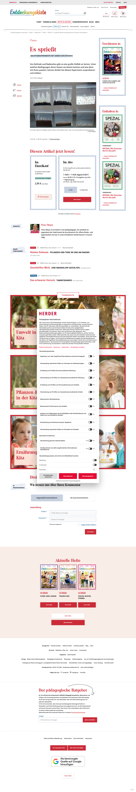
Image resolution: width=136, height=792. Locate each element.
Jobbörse (122, 7)
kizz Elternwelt (109, 663)
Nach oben (68, 776)
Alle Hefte (68, 616)
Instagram (75, 672)
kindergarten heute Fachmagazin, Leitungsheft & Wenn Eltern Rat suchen (45, 663)
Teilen (19, 85)
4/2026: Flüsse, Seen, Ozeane (48, 248)
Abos (97, 22)
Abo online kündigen (87, 667)
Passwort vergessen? (56, 524)
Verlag (118, 2)
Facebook (65, 672)
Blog (91, 22)
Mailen (19, 96)
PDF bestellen (44, 197)
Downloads (113, 7)
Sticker (93, 26)
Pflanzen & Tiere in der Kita (32, 395)
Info (125, 2)
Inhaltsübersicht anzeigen (109, 89)
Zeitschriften (108, 2)
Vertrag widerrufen (59, 748)
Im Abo (71, 190)
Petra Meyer (38, 78)
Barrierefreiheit (78, 738)
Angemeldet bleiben (88, 525)
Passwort (43, 518)
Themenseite (68, 295)
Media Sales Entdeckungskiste (36, 659)
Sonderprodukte (80, 22)
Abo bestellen (68, 622)
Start (39, 22)
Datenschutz (68, 738)
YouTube (82, 672)
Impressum (88, 738)
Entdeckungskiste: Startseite (19, 32)
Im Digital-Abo (84, 190)
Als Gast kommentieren (79, 498)
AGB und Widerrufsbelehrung (53, 738)
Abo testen (77, 199)
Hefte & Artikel (64, 22)
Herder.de (13, 2)
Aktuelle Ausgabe (46, 26)
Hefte (31, 32)
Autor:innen (104, 7)
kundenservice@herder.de (71, 667)
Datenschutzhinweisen (78, 712)
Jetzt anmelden (90, 720)
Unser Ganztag (45, 2)
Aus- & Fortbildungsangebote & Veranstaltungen (99, 659)
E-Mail (44, 511)
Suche (57, 10)
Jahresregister (84, 26)
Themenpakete (74, 26)
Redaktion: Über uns (93, 7)
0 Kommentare (54, 139)
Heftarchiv (57, 26)
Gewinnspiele (71, 654)
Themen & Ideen (49, 22)
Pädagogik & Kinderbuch (28, 2)
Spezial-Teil (65, 26)
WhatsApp (67, 659)
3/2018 (49, 32)
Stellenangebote (77, 659)
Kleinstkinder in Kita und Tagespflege (80, 663)
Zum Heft (49, 605)
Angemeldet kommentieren (46, 498)
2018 (44, 32)
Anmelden (78, 214)
